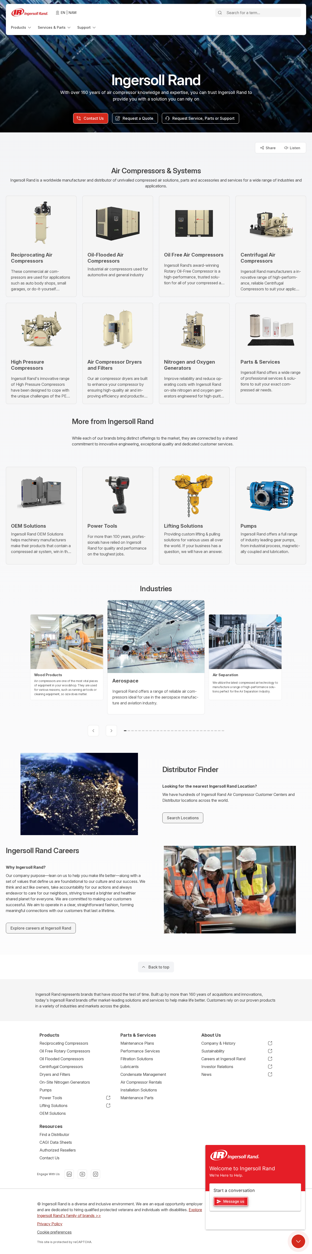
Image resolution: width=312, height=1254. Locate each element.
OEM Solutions (52, 1113)
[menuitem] (21, 27)
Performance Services (140, 1051)
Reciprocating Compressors (63, 1043)
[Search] (219, 12)
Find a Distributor (54, 1134)
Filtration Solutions (136, 1058)
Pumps (45, 1090)
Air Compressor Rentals (141, 1082)
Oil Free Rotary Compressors (64, 1051)
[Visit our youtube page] (82, 1174)
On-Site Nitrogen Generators (64, 1082)
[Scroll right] (111, 730)
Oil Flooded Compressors (61, 1058)
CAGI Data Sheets (55, 1142)
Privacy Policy (49, 1223)
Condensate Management (143, 1074)
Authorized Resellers (57, 1150)
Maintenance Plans (137, 1043)
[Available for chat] (298, 1241)
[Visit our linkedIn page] (69, 1174)
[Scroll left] (93, 730)
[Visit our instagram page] (95, 1174)
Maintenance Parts (137, 1097)
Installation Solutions (138, 1090)
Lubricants (129, 1066)
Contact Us (49, 1157)
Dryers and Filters (54, 1074)
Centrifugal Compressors (61, 1066)
